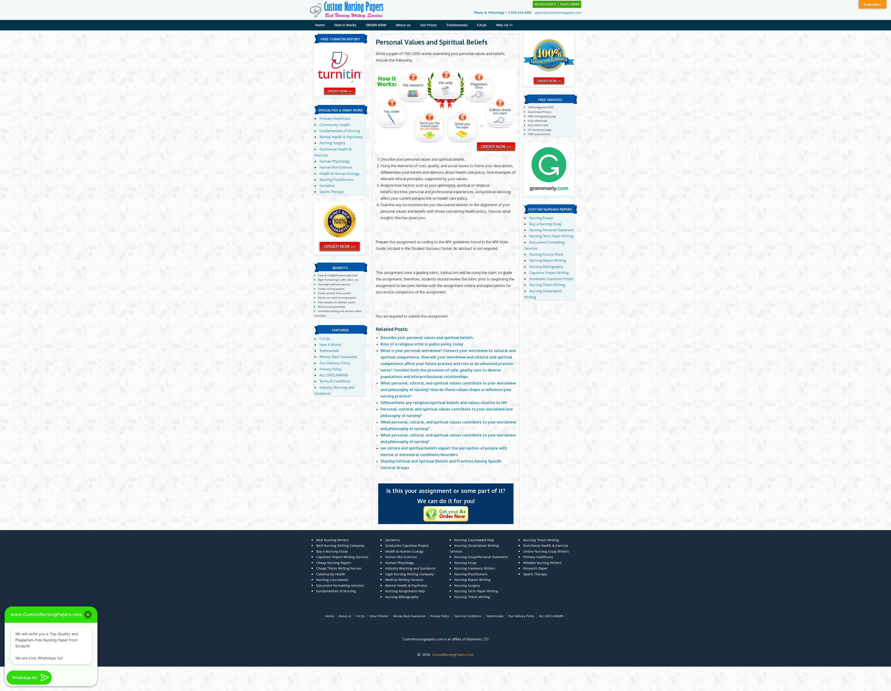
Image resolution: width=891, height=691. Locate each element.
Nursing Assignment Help (405, 591)
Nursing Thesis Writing (547, 284)
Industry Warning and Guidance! (410, 568)
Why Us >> (504, 25)
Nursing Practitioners (336, 179)
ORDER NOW (376, 25)
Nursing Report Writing (547, 260)
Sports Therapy (332, 191)
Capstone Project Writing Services (342, 557)
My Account (545, 4)
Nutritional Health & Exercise (545, 545)
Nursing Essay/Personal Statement (481, 557)
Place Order (569, 4)
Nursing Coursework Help (474, 540)
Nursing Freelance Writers (474, 568)
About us (403, 25)
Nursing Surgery (332, 142)
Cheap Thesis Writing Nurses (339, 568)
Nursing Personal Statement (551, 230)
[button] (88, 615)
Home (320, 25)
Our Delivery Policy (335, 363)
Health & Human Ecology (339, 173)
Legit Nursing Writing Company (409, 574)
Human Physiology (335, 161)
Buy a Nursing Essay (545, 224)
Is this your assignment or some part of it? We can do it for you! (445, 496)
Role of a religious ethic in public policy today (422, 344)
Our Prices (428, 25)
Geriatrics (327, 185)
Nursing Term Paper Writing (551, 236)
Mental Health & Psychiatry (341, 136)
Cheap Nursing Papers (333, 563)
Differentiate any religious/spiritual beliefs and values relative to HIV (444, 402)
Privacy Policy (331, 369)
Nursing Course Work (546, 254)
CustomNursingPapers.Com (453, 655)
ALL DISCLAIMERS (334, 375)
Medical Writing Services (404, 579)
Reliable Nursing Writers (542, 563)
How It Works (345, 25)
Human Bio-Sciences (336, 167)
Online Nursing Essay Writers (546, 551)
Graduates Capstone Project (551, 278)
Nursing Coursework (332, 579)
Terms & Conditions (335, 381)
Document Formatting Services (340, 585)
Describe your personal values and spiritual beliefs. (427, 337)
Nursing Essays (541, 217)
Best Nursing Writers (332, 540)
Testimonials (457, 25)
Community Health (335, 124)
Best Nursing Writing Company (340, 545)
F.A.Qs (481, 25)
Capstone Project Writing (549, 272)
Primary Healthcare (335, 118)
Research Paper (535, 568)
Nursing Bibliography (546, 266)
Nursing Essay (465, 563)
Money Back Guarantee (338, 356)
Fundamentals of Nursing (340, 130)
